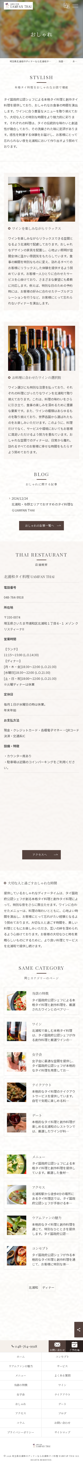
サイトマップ (62, 1432)
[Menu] (75, 5)
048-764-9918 (14, 597)
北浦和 (33, 1287)
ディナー (48, 1287)
